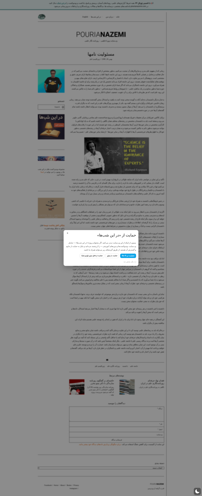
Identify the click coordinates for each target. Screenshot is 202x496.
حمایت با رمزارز (112, 256)
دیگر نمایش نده (129, 262)
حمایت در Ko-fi (128, 255)
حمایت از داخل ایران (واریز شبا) (92, 256)
